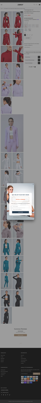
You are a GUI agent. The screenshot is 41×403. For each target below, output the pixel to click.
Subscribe (20, 212)
